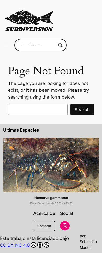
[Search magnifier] (60, 45)
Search (82, 109)
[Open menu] (6, 45)
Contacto (44, 226)
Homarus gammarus (51, 198)
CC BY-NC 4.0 (15, 245)
